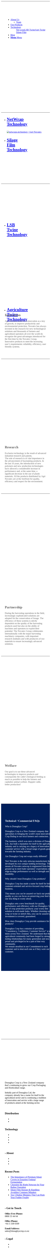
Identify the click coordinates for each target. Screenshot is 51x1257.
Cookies (14, 1247)
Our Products (16, 1119)
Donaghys (15, 1158)
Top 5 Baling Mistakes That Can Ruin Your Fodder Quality (27, 1196)
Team (12, 1161)
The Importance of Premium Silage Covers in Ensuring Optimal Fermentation (26, 1179)
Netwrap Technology (19, 1142)
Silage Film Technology (21, 1140)
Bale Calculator (17, 1121)
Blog (12, 1164)
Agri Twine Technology (21, 1135)
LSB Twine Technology (21, 1137)
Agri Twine (40, 30)
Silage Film (21, 32)
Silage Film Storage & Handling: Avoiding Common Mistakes (25, 1191)
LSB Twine (30, 30)
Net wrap (20, 30)
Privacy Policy (17, 1244)
